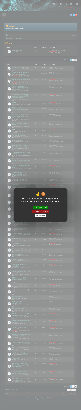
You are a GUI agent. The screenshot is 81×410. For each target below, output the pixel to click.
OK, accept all (41, 207)
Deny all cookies (41, 211)
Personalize (40, 215)
